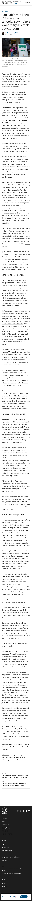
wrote (9, 362)
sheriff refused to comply (18, 702)
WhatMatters (8, 81)
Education (5, 11)
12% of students (12, 135)
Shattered (11, 872)
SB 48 (9, 110)
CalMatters (5, 755)
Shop (3, 883)
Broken (11, 867)
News (3, 844)
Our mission (5, 825)
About (3, 822)
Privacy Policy (6, 828)
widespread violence (17, 455)
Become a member (7, 834)
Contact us (5, 831)
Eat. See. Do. (5, 847)
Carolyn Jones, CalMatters (14, 33)
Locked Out (9, 862)
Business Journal (7, 850)
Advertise (4, 886)
